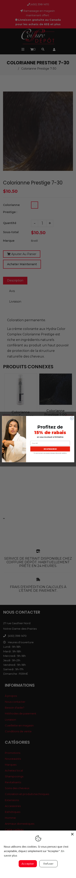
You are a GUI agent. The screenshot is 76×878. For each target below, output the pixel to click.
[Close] (72, 834)
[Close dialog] (71, 418)
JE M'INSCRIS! (50, 449)
